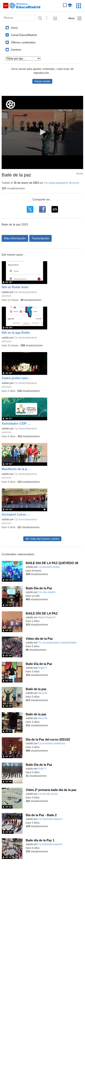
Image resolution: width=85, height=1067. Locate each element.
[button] (42, 132)
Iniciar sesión (42, 81)
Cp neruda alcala (48, 794)
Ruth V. (42, 768)
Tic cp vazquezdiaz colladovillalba (57, 642)
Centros (16, 49)
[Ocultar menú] (75, 18)
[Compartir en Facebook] (42, 209)
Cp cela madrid (46, 592)
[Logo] (10, 104)
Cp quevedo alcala (48, 567)
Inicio (14, 27)
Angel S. (43, 668)
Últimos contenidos (23, 42)
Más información (15, 238)
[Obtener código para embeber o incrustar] (54, 209)
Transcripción (40, 238)
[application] (42, 132)
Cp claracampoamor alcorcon (61, 182)
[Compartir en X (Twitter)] (30, 209)
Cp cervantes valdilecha (51, 743)
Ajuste (79, 173)
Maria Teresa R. (47, 617)
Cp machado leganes (50, 819)
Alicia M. (43, 693)
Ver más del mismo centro (42, 538)
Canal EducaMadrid (24, 35)
